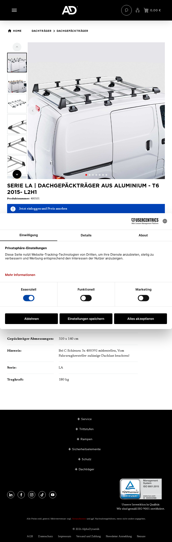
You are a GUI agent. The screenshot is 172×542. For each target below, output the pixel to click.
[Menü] (14, 10)
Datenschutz (45, 536)
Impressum (64, 536)
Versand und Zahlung (88, 536)
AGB (30, 536)
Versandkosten (79, 519)
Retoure (141, 536)
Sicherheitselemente (86, 449)
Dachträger (86, 469)
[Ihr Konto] (137, 10)
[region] (86, 110)
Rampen (86, 439)
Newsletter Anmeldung (119, 536)
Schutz (86, 459)
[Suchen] (126, 10)
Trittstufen (86, 429)
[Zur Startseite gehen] (86, 10)
